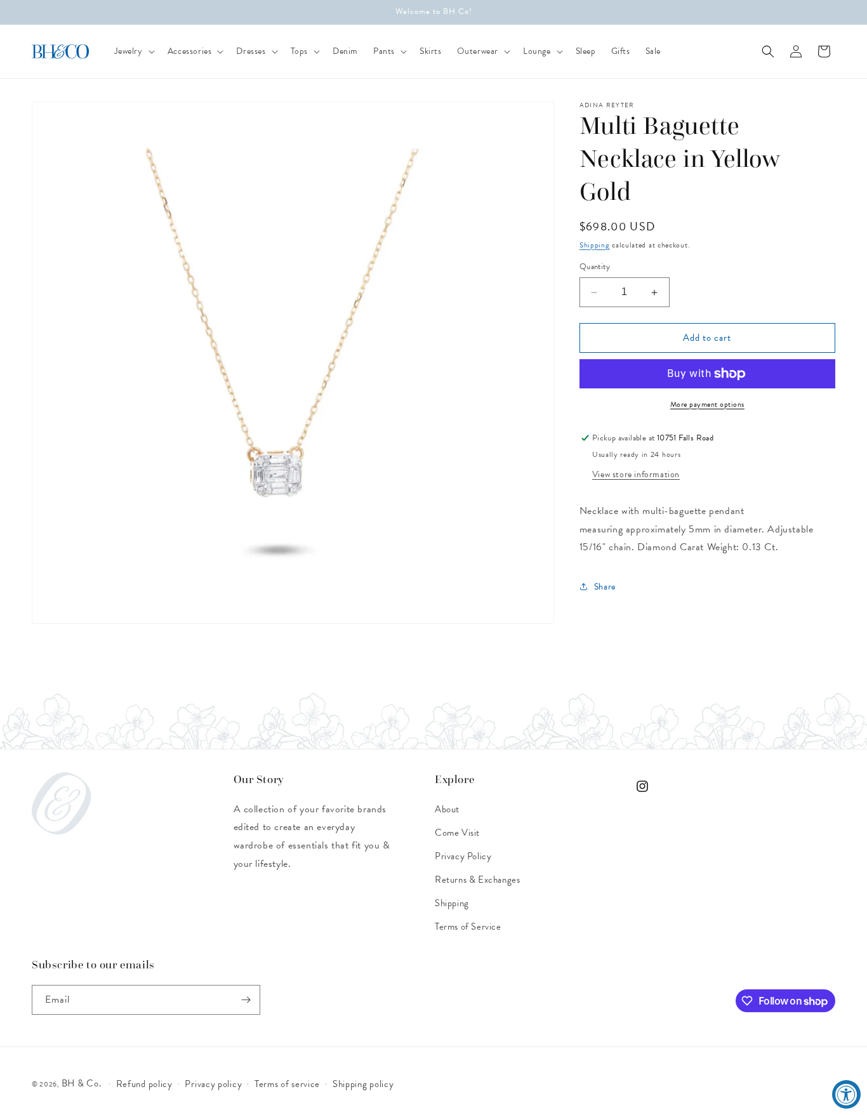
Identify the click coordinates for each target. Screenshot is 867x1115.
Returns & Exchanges (477, 880)
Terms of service (287, 1084)
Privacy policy (213, 1084)
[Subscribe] (246, 1000)
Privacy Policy (463, 856)
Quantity (594, 267)
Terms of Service (468, 927)
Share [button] (605, 586)
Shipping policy (363, 1084)
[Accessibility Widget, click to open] (846, 1094)
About (447, 809)
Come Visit (457, 833)
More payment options (707, 404)
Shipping (594, 245)
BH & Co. (82, 1083)
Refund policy (144, 1084)
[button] (133, 51)
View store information (636, 474)
